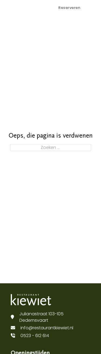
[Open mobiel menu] (93, 7)
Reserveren (69, 7)
